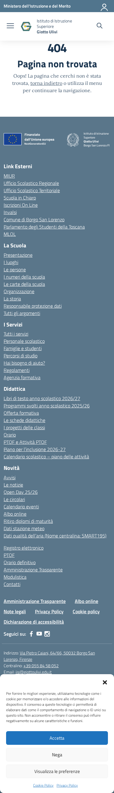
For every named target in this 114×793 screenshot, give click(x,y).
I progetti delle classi (24, 427)
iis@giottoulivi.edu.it (34, 672)
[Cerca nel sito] (99, 26)
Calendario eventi (21, 506)
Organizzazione (19, 291)
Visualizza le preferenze (57, 771)
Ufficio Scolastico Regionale (31, 183)
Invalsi (10, 212)
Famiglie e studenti (23, 348)
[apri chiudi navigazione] (10, 26)
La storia (12, 298)
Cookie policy (86, 611)
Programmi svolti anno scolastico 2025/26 (47, 405)
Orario (10, 434)
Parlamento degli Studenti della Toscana (44, 226)
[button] (105, 682)
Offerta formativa (21, 413)
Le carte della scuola (24, 284)
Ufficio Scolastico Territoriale (32, 190)
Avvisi (10, 477)
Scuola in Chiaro (20, 197)
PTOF (9, 555)
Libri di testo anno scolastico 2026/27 (42, 398)
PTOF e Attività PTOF (25, 442)
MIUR (9, 175)
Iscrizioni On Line (21, 205)
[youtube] (39, 634)
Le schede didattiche (24, 420)
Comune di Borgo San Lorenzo (34, 219)
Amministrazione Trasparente (33, 569)
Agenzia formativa (22, 377)
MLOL (10, 234)
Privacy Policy (67, 785)
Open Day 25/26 (21, 492)
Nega (57, 754)
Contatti (12, 584)
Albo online (15, 513)
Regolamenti (16, 370)
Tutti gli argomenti (22, 313)
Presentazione (18, 255)
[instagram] (47, 634)
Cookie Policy (43, 785)
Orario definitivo (20, 562)
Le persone (15, 269)
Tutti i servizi (16, 333)
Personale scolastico (24, 341)
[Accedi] (104, 6)
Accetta (57, 737)
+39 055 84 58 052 (41, 665)
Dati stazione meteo (24, 528)
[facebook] (31, 634)
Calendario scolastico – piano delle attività (46, 456)
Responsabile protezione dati (33, 306)
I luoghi (11, 262)
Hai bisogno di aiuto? (24, 362)
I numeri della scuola (24, 276)
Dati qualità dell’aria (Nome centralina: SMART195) (55, 535)
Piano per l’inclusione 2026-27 (35, 449)
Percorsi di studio (20, 355)
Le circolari (14, 499)
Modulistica (15, 577)
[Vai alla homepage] (26, 26)
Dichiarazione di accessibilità (34, 621)
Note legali (15, 611)
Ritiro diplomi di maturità (28, 521)
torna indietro (46, 83)
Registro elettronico (23, 547)
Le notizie (13, 484)
